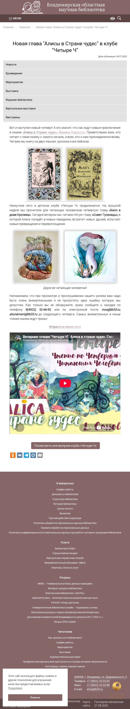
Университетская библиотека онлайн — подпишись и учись (65, 607)
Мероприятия (14, 82)
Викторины (13, 117)
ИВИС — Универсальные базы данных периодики (65, 583)
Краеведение (14, 73)
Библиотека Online (65, 548)
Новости (24, 27)
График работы (65, 489)
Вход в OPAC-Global (65, 621)
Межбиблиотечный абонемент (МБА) (65, 562)
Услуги (65, 542)
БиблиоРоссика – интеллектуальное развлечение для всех (65, 598)
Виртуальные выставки (21, 108)
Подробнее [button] (15, 688)
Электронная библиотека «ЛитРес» (65, 593)
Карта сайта (86, 703)
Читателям (65, 631)
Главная (8, 27)
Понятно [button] (35, 697)
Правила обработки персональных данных (65, 527)
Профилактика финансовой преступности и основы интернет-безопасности (65, 661)
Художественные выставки (65, 657)
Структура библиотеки (65, 499)
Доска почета (65, 508)
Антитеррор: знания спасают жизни (65, 666)
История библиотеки (65, 504)
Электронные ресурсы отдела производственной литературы (65, 612)
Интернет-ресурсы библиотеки (65, 588)
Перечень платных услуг (65, 567)
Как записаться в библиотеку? (65, 637)
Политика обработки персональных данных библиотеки (65, 523)
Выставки (12, 91)
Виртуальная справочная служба (65, 558)
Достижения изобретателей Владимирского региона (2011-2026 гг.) (65, 617)
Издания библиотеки (19, 99)
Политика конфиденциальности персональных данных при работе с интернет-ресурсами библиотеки (65, 532)
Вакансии (65, 513)
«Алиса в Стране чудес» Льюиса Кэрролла (54, 132)
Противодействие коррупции (65, 518)
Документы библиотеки (65, 494)
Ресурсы (65, 577)
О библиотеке (65, 483)
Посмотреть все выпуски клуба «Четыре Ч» (65, 445)
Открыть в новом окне (65, 326)
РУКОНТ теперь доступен (65, 602)
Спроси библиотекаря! (65, 553)
